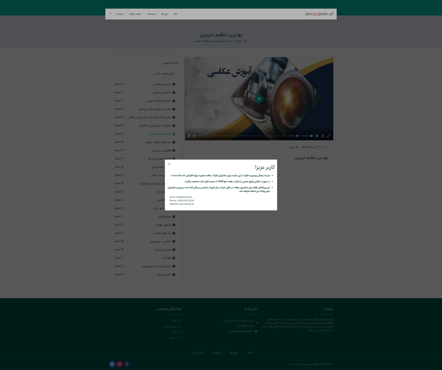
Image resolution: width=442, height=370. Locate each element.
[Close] (169, 164)
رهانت (208, 175)
